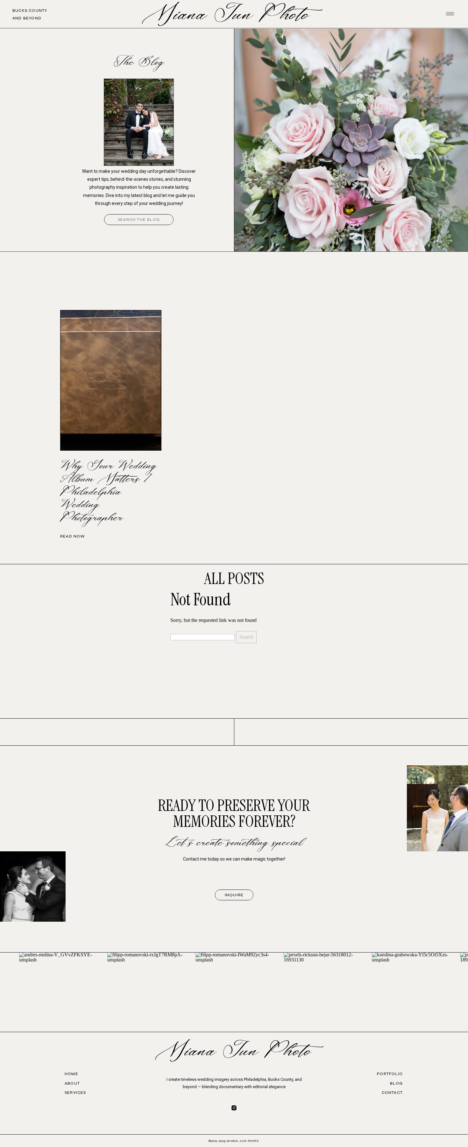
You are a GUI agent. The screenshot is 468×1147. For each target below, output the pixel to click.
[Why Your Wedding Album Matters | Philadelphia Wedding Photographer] (110, 380)
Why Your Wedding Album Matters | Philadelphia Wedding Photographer (108, 492)
